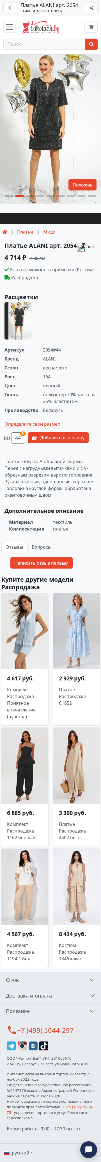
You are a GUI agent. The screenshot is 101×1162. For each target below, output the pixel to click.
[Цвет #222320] (50, 218)
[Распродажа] (87, 247)
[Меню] (9, 27)
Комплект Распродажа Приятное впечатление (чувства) (21, 703)
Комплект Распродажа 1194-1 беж (20, 952)
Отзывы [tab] (14, 547)
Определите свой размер (32, 424)
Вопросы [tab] (41, 547)
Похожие (83, 185)
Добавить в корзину (61, 438)
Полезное (18, 1011)
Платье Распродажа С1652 (72, 696)
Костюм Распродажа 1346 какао (72, 952)
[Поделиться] (91, 7)
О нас (13, 980)
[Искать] (91, 44)
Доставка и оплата (29, 995)
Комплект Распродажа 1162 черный (21, 831)
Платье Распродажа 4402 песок (72, 831)
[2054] (18, 321)
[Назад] (9, 7)
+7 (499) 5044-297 (45, 1030)
